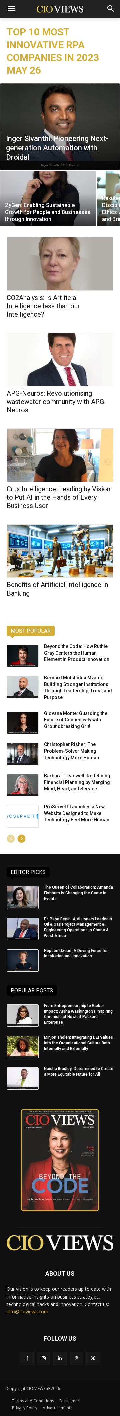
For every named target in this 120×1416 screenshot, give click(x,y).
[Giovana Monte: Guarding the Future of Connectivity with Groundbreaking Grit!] (23, 723)
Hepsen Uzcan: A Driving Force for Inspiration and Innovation (76, 953)
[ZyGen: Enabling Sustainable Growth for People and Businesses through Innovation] (48, 198)
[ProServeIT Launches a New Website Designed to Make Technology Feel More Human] (23, 816)
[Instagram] (43, 1358)
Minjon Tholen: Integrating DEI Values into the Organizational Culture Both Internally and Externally (78, 1043)
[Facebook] (27, 1358)
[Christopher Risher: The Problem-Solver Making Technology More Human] (23, 754)
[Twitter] (92, 1358)
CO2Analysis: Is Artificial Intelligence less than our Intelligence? (43, 306)
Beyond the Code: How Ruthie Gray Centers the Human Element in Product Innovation (76, 653)
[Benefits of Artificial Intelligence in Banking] (60, 551)
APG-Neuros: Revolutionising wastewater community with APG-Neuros (56, 401)
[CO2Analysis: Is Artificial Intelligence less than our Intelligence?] (60, 264)
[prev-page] (11, 838)
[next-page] (21, 838)
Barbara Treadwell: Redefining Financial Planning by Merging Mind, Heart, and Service (77, 782)
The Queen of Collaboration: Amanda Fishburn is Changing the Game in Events (78, 893)
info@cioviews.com (27, 1311)
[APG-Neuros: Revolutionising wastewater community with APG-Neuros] (60, 359)
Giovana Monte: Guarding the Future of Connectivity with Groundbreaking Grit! (75, 720)
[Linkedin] (59, 1358)
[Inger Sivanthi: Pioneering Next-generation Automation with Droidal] (60, 126)
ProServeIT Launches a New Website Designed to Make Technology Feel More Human (76, 813)
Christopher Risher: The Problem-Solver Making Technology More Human (71, 751)
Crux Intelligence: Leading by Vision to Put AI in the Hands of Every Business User (58, 497)
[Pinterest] (76, 1358)
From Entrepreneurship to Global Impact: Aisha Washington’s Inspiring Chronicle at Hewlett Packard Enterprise (78, 1014)
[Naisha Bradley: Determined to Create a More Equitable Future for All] (23, 1078)
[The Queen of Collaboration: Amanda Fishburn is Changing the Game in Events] (23, 897)
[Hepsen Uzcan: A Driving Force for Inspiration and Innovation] (23, 960)
